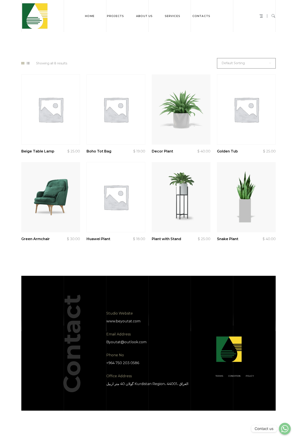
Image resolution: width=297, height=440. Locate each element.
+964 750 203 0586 (122, 363)
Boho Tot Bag (99, 151)
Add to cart (71, 133)
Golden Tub (227, 151)
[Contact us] (285, 429)
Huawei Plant (98, 239)
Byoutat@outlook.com (126, 342)
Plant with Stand (166, 239)
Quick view (36, 133)
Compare (47, 133)
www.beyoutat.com (123, 321)
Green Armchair (35, 239)
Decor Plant (162, 151)
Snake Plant (227, 239)
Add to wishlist (59, 133)
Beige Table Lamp (37, 151)
